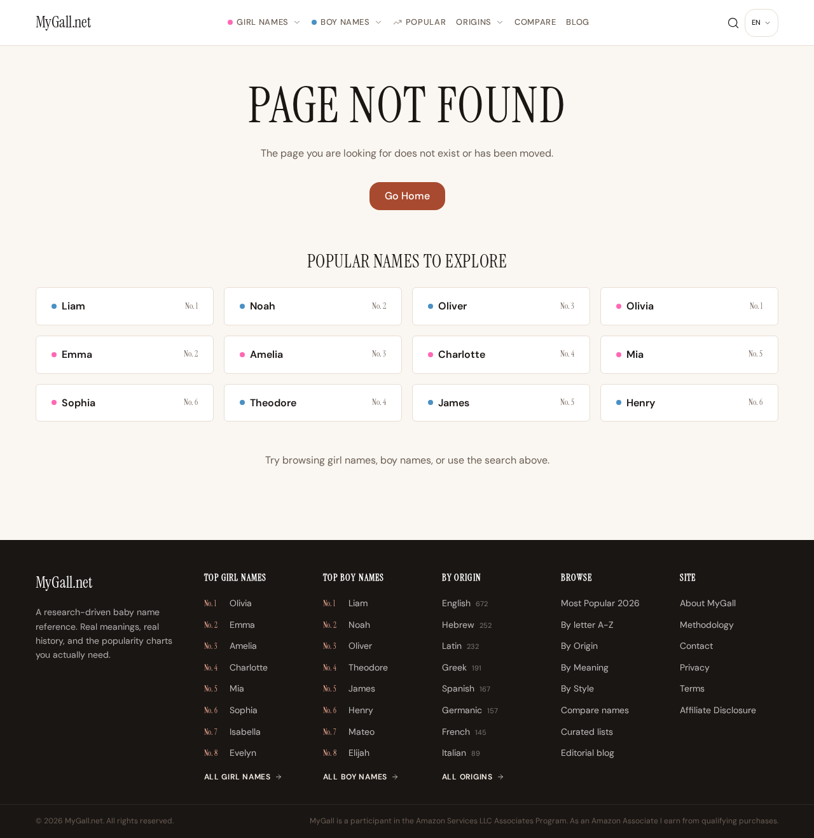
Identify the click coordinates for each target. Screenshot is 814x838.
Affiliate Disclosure (718, 710)
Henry (348, 710)
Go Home (407, 195)
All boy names (355, 777)
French (464, 731)
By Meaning (585, 667)
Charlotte (236, 667)
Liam (345, 603)
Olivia (228, 603)
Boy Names (345, 22)
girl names (352, 460)
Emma (229, 624)
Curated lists (587, 731)
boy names (405, 460)
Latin (460, 645)
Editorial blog (587, 752)
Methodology (707, 624)
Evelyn (230, 752)
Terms (692, 688)
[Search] (733, 23)
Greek (461, 667)
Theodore (355, 667)
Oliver (347, 645)
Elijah (346, 752)
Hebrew (467, 624)
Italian (461, 752)
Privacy (695, 667)
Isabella (232, 731)
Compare (535, 22)
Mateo (349, 731)
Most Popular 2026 (600, 603)
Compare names (595, 710)
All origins (467, 777)
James (349, 688)
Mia (224, 688)
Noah (346, 624)
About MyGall (708, 603)
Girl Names (263, 22)
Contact (696, 645)
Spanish (466, 688)
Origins (474, 22)
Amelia (230, 645)
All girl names (237, 777)
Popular (426, 22)
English (465, 603)
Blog (578, 22)
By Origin (579, 645)
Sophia (231, 710)
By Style (577, 688)
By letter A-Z (587, 624)
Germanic (470, 710)
